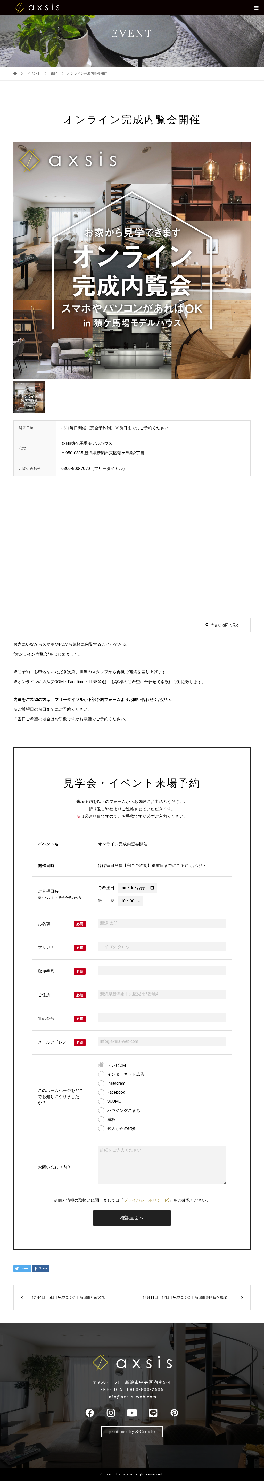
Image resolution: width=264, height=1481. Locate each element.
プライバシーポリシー (144, 1200)
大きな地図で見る (225, 625)
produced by (122, 1431)
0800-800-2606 (145, 1389)
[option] (132, 260)
